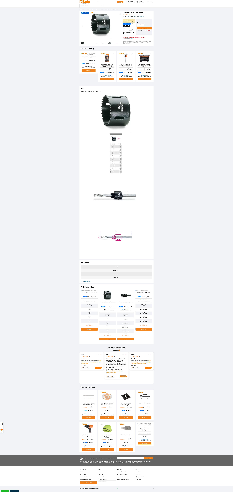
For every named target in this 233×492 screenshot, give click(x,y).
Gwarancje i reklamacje (102, 479)
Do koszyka (88, 70)
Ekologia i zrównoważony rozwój (85, 479)
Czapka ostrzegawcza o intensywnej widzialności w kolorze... (107, 436)
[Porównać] (95, 54)
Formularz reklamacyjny (102, 481)
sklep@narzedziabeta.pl (132, 2)
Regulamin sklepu (83, 474)
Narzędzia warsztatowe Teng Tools (123, 479)
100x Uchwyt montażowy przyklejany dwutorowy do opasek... (126, 404)
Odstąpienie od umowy (102, 476)
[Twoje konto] (137, 2)
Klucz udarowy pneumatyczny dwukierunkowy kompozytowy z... (88, 436)
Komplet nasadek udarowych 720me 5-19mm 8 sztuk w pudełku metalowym (144, 65)
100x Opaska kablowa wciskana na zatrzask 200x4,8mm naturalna (88, 404)
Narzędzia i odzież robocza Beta (122, 476)
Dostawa (100, 472)
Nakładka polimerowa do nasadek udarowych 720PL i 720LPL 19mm (107, 404)
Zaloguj (140, 2)
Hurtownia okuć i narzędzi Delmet (123, 474)
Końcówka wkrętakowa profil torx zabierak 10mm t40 (125, 436)
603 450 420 (130, 1)
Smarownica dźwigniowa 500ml (145, 403)
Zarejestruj (144, 2)
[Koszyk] (148, 2)
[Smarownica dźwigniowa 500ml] (144, 397)
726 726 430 (138, 474)
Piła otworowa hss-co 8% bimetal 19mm (89, 292)
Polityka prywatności (83, 476)
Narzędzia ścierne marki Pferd (122, 472)
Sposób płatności (101, 474)
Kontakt (81, 472)
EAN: (137, 16)
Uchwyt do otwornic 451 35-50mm (143, 292)
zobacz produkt (98, 367)
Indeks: (124, 16)
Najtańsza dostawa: (126, 38)
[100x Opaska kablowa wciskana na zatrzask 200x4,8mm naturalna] (88, 397)
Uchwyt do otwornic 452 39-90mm (125, 302)
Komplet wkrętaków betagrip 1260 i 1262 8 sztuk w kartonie (88, 57)
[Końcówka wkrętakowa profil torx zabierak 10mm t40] (126, 428)
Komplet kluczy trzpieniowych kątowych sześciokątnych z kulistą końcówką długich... (126, 65)
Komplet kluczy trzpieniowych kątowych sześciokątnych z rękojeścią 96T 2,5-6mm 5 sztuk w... (107, 65)
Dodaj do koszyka (144, 28)
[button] (83, 368)
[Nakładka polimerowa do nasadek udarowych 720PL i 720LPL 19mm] (107, 397)
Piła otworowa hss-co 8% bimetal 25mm (107, 302)
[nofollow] (148, 30)
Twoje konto (141, 1)
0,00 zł (151, 1)
